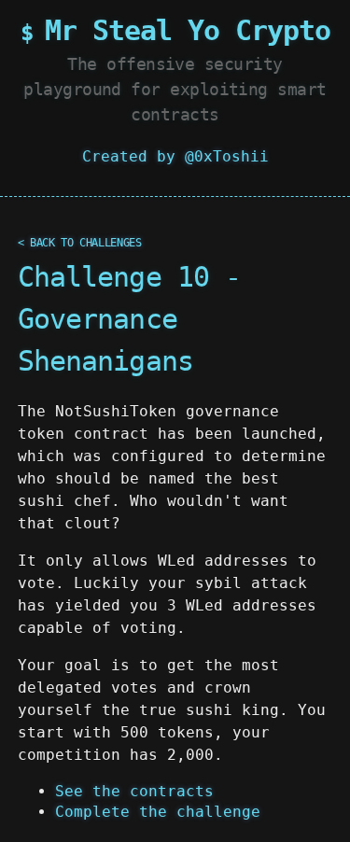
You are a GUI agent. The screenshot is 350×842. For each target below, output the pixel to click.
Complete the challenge (157, 812)
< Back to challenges (80, 242)
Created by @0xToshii (175, 156)
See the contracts (134, 791)
